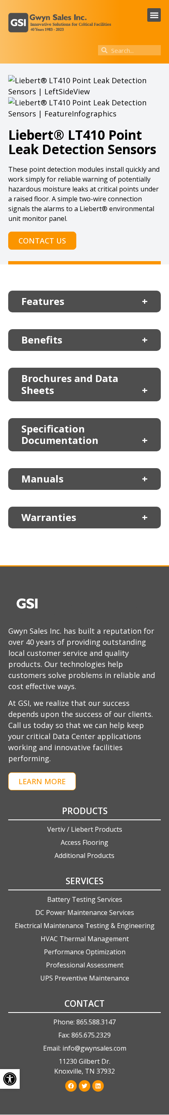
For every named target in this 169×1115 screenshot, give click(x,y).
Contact (84, 1003)
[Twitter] (84, 1086)
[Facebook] (71, 1086)
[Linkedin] (98, 1086)
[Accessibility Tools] (10, 1079)
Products (84, 811)
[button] (154, 15)
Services (84, 881)
